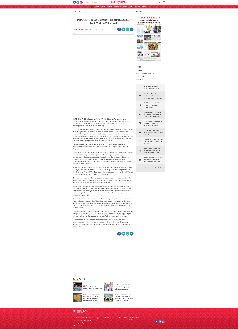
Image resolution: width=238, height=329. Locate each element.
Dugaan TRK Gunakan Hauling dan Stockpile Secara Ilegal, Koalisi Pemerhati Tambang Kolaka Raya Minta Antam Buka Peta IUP (92, 298)
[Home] (92, 6)
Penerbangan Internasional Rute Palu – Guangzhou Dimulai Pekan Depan (153, 123)
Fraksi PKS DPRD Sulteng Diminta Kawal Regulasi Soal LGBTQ (153, 132)
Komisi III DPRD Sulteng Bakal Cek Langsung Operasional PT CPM (153, 141)
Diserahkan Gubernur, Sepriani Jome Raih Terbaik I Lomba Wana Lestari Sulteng (124, 288)
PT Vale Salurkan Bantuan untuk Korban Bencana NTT (92, 288)
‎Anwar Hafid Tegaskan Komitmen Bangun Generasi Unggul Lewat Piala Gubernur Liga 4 (124, 298)
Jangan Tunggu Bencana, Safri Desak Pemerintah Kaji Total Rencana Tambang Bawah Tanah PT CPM (153, 114)
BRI (139, 67)
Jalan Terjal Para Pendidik (152, 168)
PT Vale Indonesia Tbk (146, 73)
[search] (164, 2)
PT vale (141, 76)
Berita (81, 12)
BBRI (140, 70)
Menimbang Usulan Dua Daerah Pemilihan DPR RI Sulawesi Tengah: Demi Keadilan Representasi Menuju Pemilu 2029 (152, 150)
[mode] (159, 2)
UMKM (140, 80)
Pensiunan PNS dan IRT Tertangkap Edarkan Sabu (152, 88)
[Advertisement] (103, 256)
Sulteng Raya (80, 29)
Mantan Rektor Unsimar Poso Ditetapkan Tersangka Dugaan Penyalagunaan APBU (154, 159)
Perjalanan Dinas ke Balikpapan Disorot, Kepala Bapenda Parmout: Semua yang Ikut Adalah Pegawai (153, 96)
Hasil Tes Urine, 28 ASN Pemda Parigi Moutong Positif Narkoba (151, 105)
